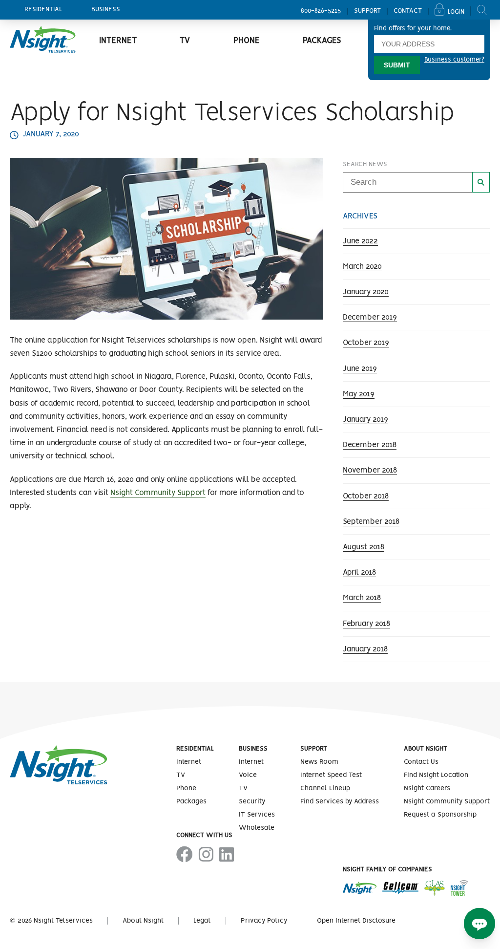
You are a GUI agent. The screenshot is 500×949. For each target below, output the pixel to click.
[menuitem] (453, 11)
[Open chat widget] (479, 923)
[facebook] (184, 855)
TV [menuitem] (185, 40)
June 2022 (360, 241)
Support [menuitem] (367, 11)
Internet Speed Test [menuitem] (331, 775)
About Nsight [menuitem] (425, 749)
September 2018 (371, 521)
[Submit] (481, 182)
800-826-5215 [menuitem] (321, 11)
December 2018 (369, 445)
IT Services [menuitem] (257, 814)
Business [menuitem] (105, 9)
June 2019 (360, 368)
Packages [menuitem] (322, 40)
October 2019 (366, 342)
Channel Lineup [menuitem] (325, 788)
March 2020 (362, 266)
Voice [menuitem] (248, 775)
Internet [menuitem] (118, 40)
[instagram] (206, 855)
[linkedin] (226, 855)
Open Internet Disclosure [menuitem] (356, 920)
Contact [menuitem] (408, 11)
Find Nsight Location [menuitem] (436, 775)
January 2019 (365, 419)
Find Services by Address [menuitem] (339, 801)
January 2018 (365, 649)
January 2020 (366, 292)
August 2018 (363, 547)
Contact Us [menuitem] (421, 761)
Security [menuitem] (252, 801)
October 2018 (366, 496)
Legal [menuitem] (202, 920)
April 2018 (359, 572)
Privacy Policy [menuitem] (264, 920)
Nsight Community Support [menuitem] (447, 801)
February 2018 (366, 623)
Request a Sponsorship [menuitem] (440, 814)
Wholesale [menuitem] (256, 827)
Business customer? (454, 60)
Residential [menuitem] (43, 9)
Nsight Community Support (158, 492)
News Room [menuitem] (319, 761)
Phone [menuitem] (246, 40)
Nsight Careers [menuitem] (427, 788)
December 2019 (370, 317)
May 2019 (359, 394)
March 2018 (362, 598)
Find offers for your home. (413, 28)
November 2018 (370, 470)
